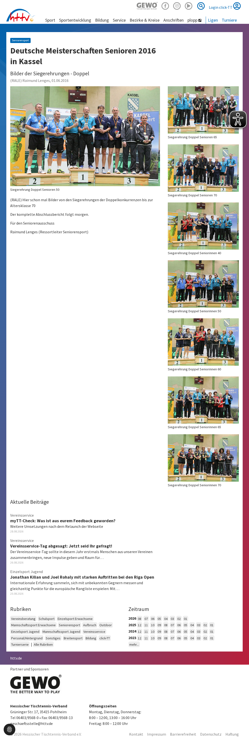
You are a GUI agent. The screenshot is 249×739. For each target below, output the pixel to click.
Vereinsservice (94, 631)
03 (172, 619)
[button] (9, 729)
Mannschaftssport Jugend (61, 631)
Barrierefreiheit (183, 734)
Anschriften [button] (173, 20)
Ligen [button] (213, 20)
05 (159, 619)
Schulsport (46, 619)
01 (185, 619)
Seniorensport (69, 625)
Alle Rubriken (43, 644)
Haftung (232, 734)
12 (139, 625)
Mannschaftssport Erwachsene (33, 625)
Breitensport (73, 638)
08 (139, 619)
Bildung (91, 638)
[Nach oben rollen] (239, 725)
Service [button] (119, 20)
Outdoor (105, 625)
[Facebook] (165, 5)
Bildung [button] (102, 20)
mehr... (134, 644)
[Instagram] (177, 5)
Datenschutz (211, 734)
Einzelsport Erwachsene (75, 619)
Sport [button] (50, 20)
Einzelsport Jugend (25, 631)
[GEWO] (147, 5)
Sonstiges (53, 638)
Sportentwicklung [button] (75, 20)
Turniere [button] (229, 20)
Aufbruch (89, 625)
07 (146, 619)
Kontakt (136, 734)
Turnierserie (20, 644)
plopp (192, 20)
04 (166, 619)
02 (179, 619)
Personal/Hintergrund (27, 638)
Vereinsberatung (23, 619)
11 (146, 625)
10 (152, 625)
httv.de (16, 658)
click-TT (104, 638)
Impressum (156, 734)
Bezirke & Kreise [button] (145, 20)
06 (152, 619)
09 (159, 625)
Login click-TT (221, 7)
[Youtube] (189, 5)
